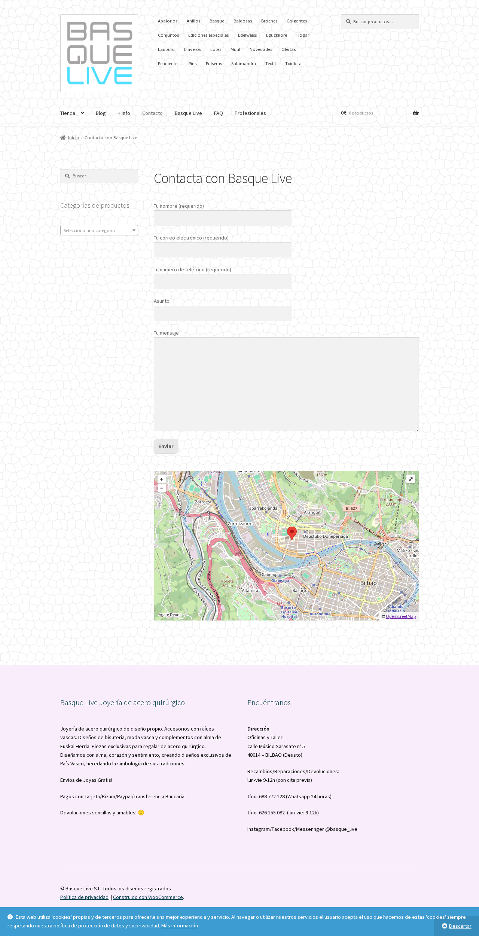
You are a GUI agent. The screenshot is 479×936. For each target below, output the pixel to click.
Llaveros (192, 49)
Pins (192, 63)
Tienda (67, 113)
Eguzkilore (276, 35)
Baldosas (243, 21)
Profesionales (250, 113)
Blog (101, 113)
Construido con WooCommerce (148, 897)
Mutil (235, 49)
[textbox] (99, 230)
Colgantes (297, 21)
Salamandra (243, 63)
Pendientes (168, 63)
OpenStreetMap (401, 616)
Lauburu (166, 49)
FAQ (218, 113)
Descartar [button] (460, 926)
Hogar (302, 35)
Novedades (261, 49)
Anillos (193, 21)
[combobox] (99, 230)
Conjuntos (168, 35)
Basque (217, 21)
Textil (270, 63)
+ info (124, 113)
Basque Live (188, 113)
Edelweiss (247, 35)
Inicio (73, 137)
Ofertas (288, 49)
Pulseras (214, 63)
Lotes (215, 49)
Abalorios (167, 21)
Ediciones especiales (208, 35)
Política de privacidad (84, 897)
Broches (269, 21)
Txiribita (293, 63)
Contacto (152, 113)
